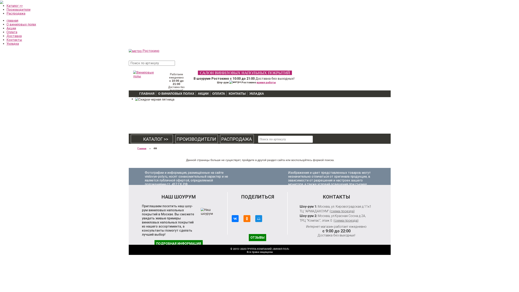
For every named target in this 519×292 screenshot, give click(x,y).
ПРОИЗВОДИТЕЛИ (196, 139)
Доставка (14, 36)
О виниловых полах (21, 24)
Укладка (12, 44)
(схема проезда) (342, 211)
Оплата (11, 32)
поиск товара (182, 65)
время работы (266, 82)
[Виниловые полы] (144, 74)
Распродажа (15, 13)
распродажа (236, 139)
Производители (18, 10)
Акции (11, 28)
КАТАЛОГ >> (152, 139)
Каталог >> (14, 6)
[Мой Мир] (258, 218)
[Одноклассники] (246, 218)
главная (12, 21)
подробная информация (178, 244)
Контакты (14, 40)
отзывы (257, 237)
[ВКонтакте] (235, 218)
